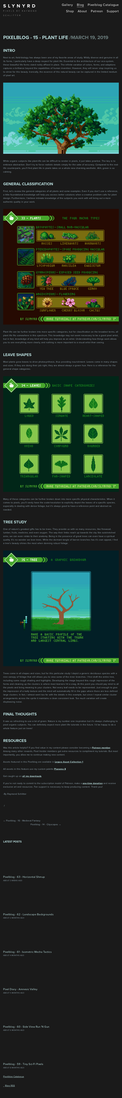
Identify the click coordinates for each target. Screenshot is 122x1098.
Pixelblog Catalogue (13, 1076)
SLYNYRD (20, 5)
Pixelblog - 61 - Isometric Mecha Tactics (27, 952)
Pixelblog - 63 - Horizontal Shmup (24, 877)
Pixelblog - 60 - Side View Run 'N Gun (26, 1026)
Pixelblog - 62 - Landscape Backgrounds (28, 914)
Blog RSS (10, 1085)
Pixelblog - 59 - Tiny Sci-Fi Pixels (23, 1064)
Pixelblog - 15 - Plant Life (35, 37)
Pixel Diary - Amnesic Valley (20, 989)
